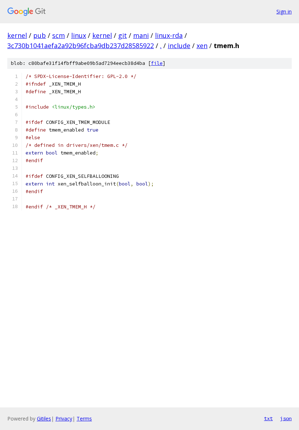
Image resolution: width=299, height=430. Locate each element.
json (286, 418)
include (179, 45)
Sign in (284, 11)
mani (141, 35)
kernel (17, 35)
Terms (84, 418)
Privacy (63, 418)
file (157, 63)
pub (39, 35)
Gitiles (44, 418)
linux (78, 35)
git (122, 35)
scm (58, 35)
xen (202, 45)
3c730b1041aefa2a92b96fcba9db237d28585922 (80, 45)
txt (268, 418)
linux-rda (169, 35)
